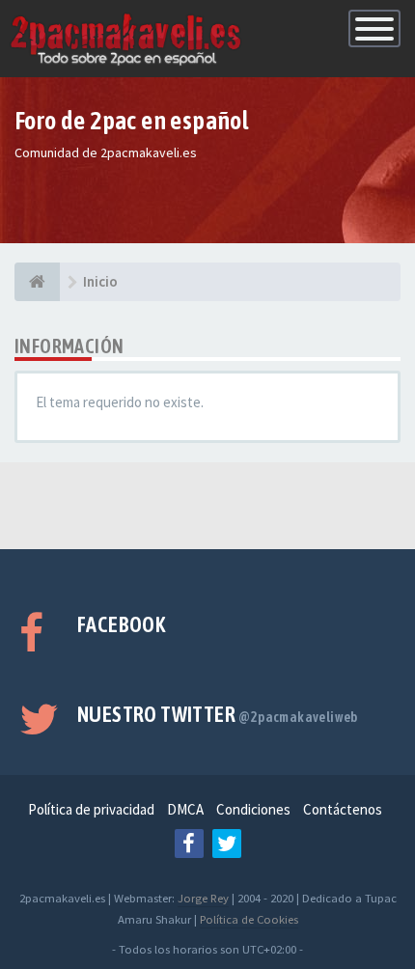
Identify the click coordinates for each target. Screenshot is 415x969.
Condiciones (253, 809)
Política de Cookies (249, 919)
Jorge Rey (203, 897)
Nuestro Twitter (217, 714)
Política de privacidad (91, 809)
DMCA (185, 809)
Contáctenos (342, 809)
